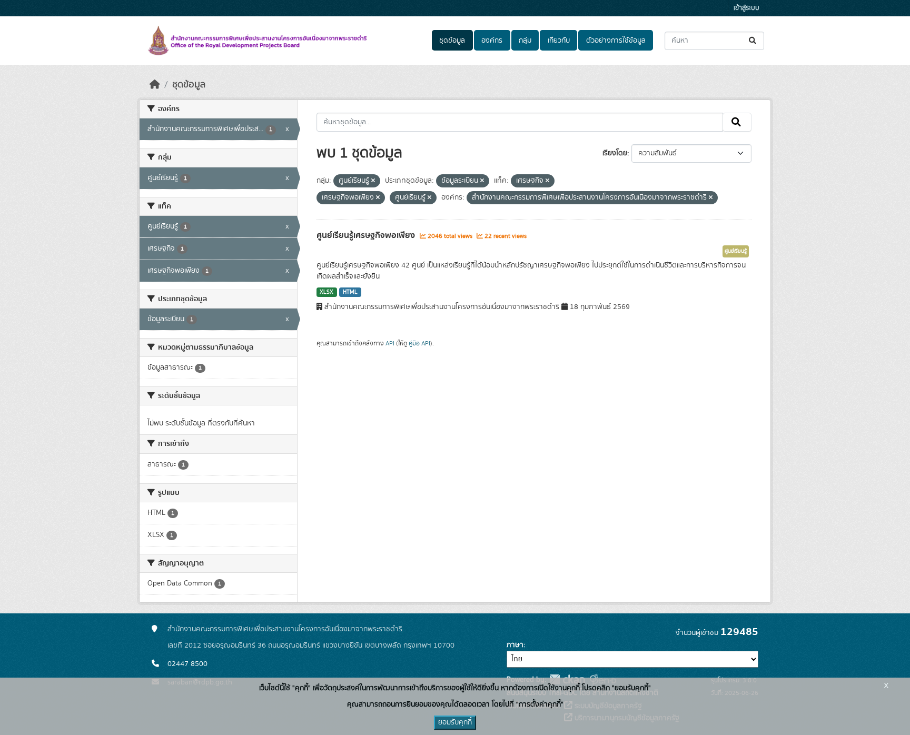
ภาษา (515, 645)
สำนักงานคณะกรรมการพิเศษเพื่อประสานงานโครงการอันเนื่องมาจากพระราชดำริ (284, 629)
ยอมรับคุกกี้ (455, 722)
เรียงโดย (614, 153)
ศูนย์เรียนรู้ (736, 251)
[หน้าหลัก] (155, 85)
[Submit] (753, 41)
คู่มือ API (419, 343)
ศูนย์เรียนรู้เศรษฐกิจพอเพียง (366, 235)
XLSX (326, 292)
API (389, 343)
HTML (350, 292)
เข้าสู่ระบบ (746, 8)
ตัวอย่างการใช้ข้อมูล (616, 40)
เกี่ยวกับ (559, 40)
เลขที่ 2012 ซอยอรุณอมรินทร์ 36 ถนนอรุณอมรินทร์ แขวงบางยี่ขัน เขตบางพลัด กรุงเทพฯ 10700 (310, 645)
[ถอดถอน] (373, 181)
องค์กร (491, 40)
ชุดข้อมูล (452, 40)
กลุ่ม (525, 40)
